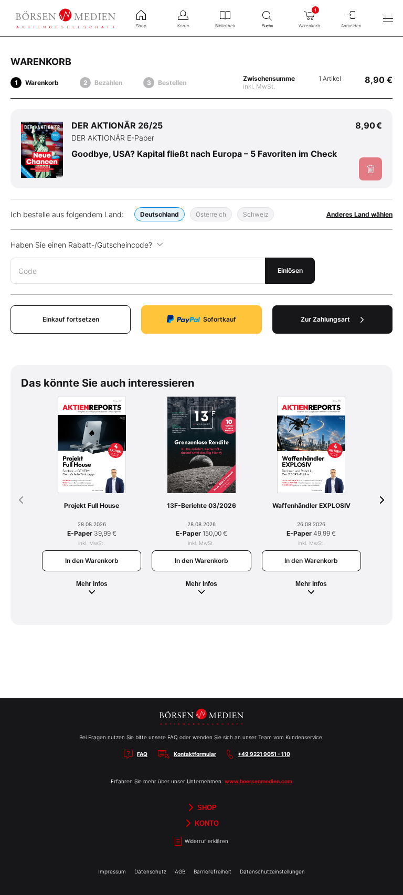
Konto (206, 823)
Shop (206, 807)
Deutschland (159, 214)
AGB (180, 871)
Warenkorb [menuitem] (309, 17)
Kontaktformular (195, 754)
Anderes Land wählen (359, 214)
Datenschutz (150, 871)
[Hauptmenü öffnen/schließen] (388, 18)
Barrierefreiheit (212, 871)
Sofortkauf (219, 319)
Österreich (211, 214)
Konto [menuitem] (183, 25)
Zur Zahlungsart (325, 319)
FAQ (142, 754)
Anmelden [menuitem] (351, 25)
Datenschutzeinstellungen (272, 871)
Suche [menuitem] (267, 26)
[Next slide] (382, 499)
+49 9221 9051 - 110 (264, 754)
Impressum (112, 871)
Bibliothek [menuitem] (225, 25)
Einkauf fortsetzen (71, 319)
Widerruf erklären (205, 841)
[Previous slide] (20, 499)
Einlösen (290, 270)
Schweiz (255, 214)
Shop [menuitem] (141, 25)
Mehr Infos (92, 584)
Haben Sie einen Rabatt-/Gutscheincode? (81, 244)
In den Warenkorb (92, 560)
